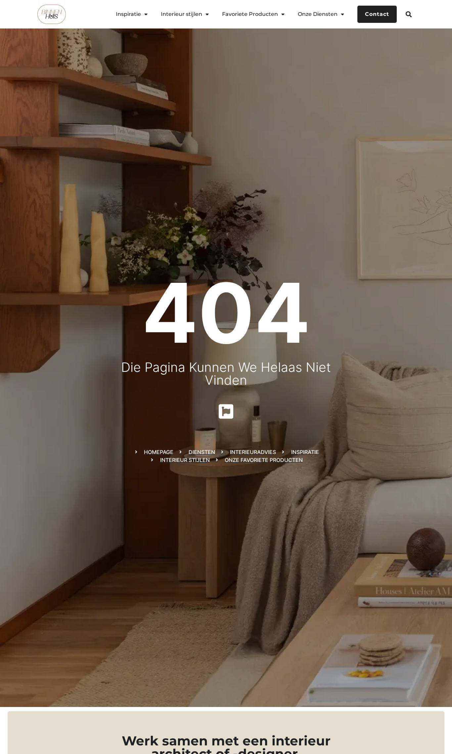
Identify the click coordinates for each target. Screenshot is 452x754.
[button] (408, 14)
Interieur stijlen (181, 14)
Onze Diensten (318, 14)
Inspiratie (128, 14)
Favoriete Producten (250, 14)
